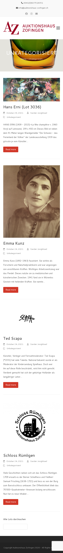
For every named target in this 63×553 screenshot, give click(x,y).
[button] (58, 28)
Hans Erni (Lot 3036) (22, 107)
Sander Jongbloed (38, 113)
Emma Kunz (13, 243)
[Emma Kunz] (31, 201)
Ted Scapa (12, 338)
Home (23, 58)
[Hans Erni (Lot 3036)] (31, 89)
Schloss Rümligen (19, 455)
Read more (10, 149)
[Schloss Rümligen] (31, 425)
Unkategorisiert (14, 117)
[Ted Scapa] (31, 319)
